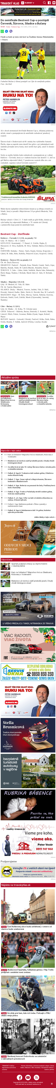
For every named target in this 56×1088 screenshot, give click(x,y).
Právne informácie (26, 1066)
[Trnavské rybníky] (28, 12)
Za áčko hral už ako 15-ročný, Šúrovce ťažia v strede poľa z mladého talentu (45, 400)
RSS (33, 1067)
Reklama (27, 1067)
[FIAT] (28, 645)
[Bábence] (28, 805)
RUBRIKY (29, 3)
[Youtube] (53, 2)
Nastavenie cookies (47, 1067)
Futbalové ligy (15, 27)
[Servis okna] (28, 672)
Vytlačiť (51, 326)
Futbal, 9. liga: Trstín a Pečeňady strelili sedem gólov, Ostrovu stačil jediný (30, 493)
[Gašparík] (28, 735)
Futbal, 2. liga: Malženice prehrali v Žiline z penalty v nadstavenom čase (27, 505)
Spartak (4, 970)
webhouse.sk (37, 1084)
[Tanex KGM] (28, 609)
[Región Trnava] (28, 771)
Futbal (8, 27)
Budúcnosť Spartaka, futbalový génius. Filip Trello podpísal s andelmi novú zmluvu (27, 971)
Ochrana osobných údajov (41, 1066)
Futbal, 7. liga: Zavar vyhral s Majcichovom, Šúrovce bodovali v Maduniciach (29, 480)
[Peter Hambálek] (28, 699)
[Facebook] (49, 2)
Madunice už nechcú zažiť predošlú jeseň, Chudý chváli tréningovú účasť (27, 401)
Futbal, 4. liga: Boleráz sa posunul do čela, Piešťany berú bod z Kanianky (31, 486)
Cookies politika (49, 1069)
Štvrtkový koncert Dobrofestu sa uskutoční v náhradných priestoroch (23, 1057)
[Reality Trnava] (28, 839)
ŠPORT (3, 27)
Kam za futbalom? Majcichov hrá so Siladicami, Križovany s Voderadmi (8, 401)
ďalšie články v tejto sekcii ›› (44, 517)
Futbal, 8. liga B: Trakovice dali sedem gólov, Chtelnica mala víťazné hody (30, 474)
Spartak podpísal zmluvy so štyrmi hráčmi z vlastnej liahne (29, 565)
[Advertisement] (22, 351)
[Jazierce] (28, 538)
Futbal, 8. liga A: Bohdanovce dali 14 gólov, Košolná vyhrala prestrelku (29, 511)
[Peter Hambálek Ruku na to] (28, 105)
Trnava (4, 927)
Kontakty (37, 1067)
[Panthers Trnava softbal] (28, 871)
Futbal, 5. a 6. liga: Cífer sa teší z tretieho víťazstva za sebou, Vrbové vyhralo (30, 499)
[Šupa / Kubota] (28, 183)
